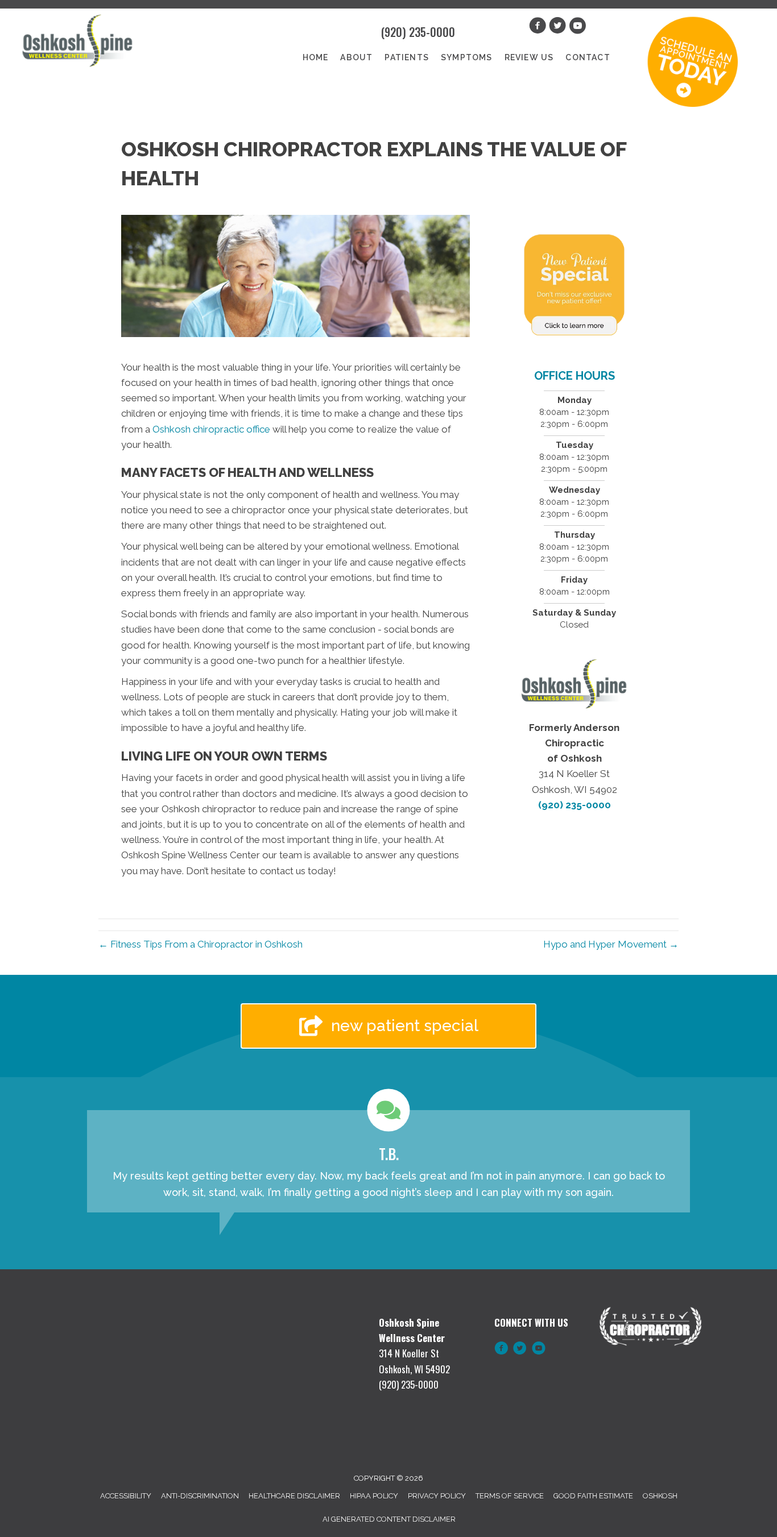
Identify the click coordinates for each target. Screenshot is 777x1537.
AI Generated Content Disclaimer (389, 1519)
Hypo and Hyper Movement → (611, 944)
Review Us (529, 57)
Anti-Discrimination (200, 1496)
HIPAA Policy (374, 1496)
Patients (407, 57)
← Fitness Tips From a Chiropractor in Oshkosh (200, 944)
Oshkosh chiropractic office (211, 429)
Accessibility (125, 1496)
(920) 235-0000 (418, 31)
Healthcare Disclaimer (294, 1496)
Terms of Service (510, 1496)
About (356, 57)
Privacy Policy (437, 1496)
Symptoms (467, 57)
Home (316, 57)
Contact (587, 57)
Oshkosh (660, 1496)
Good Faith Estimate (593, 1496)
